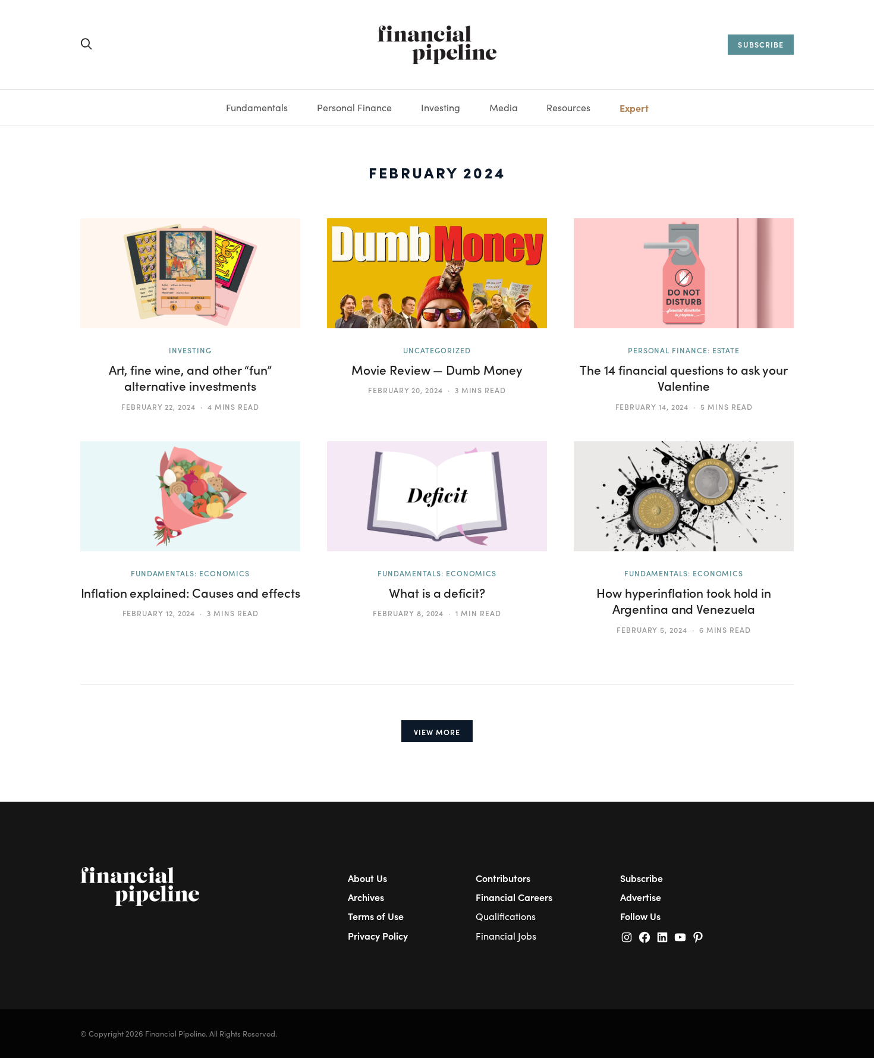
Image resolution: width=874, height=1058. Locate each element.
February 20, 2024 (405, 390)
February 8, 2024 (408, 613)
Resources (568, 107)
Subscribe (641, 877)
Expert (634, 107)
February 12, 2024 (159, 613)
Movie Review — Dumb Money (437, 369)
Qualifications (506, 916)
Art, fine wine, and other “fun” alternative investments (190, 377)
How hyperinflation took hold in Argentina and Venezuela (683, 600)
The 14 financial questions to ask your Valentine (684, 377)
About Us (367, 877)
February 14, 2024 (652, 407)
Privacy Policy (378, 935)
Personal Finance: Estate (684, 350)
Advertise (640, 896)
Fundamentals (257, 107)
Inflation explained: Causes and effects (190, 592)
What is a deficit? (437, 592)
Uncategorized (436, 350)
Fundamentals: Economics (190, 573)
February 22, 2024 (158, 407)
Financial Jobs (506, 936)
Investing (440, 107)
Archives (366, 896)
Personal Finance (354, 107)
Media (503, 107)
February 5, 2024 (652, 630)
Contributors (503, 877)
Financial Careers (514, 896)
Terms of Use (376, 915)
